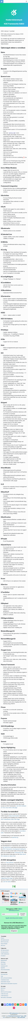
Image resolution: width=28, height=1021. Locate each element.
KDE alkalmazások (5, 939)
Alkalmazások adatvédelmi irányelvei (9, 983)
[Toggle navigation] (26, 1)
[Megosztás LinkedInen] (13, 1004)
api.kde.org (15, 837)
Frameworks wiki (19, 852)
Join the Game (7, 881)
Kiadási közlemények (14, 20)
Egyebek (3, 967)
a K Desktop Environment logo (15, 1016)
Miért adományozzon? (15, 909)
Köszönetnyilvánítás (5, 969)
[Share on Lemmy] (18, 1004)
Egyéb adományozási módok (14, 918)
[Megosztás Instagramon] (14, 1007)
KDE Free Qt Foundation (6, 991)
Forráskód (3, 955)
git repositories (7, 847)
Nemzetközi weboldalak (6, 997)
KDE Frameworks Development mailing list (14, 849)
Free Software (9, 862)
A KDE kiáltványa (4, 995)
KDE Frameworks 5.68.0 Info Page (10, 819)
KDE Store (3, 988)
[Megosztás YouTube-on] (20, 1004)
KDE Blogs (3, 962)
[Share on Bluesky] (7, 1004)
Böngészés (14, 931)
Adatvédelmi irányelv (5, 981)
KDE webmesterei (14, 1013)
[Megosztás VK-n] (26, 1004)
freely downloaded (14, 816)
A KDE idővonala (4, 993)
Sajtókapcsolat (4, 966)
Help (2, 976)
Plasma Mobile (4, 943)
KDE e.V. (2, 990)
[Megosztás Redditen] (15, 1004)
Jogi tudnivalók (21, 1017)
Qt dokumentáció (5, 952)
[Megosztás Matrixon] (2, 1004)
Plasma (2, 938)
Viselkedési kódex (5, 979)
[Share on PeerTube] (23, 1004)
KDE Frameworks (4, 941)
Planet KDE (3, 964)
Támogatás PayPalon (22, 914)
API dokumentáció (5, 950)
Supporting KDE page (7, 878)
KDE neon (3, 945)
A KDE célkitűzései (5, 953)
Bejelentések (4, 960)
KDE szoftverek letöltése (6, 978)
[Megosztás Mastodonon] (5, 1004)
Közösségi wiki (4, 974)
